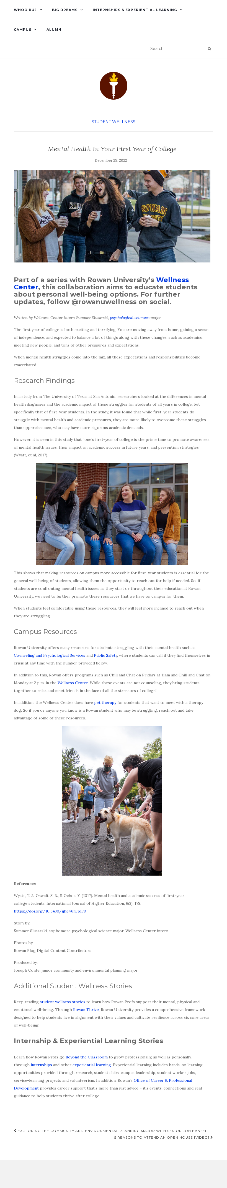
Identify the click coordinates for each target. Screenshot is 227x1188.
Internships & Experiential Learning (135, 10)
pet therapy (105, 702)
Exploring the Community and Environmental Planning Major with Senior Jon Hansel (112, 1131)
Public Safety (105, 655)
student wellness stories (62, 1001)
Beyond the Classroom (87, 1057)
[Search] (209, 49)
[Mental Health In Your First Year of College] (112, 216)
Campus (22, 29)
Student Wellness (113, 121)
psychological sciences (129, 317)
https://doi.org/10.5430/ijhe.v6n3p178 (50, 911)
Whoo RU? (25, 10)
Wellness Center (73, 682)
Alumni (55, 29)
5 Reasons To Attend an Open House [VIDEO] (162, 1137)
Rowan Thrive (86, 1009)
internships (41, 1064)
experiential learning (92, 1064)
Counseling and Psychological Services (49, 655)
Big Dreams (65, 10)
